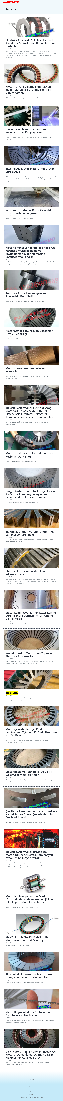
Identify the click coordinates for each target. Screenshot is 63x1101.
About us (31, 1087)
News (31, 1089)
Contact (31, 1091)
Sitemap (31, 1094)
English (33, 1100)
